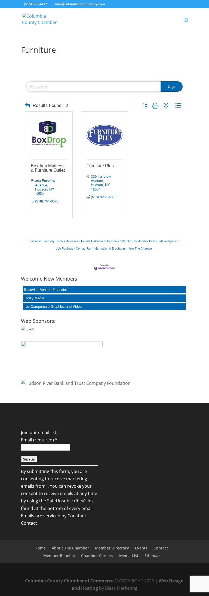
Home (40, 548)
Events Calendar (92, 241)
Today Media (34, 297)
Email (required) (39, 440)
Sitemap (152, 555)
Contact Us (83, 248)
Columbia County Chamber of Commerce (69, 581)
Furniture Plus (100, 166)
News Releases (67, 241)
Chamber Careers (97, 555)
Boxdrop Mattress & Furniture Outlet (48, 168)
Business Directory (42, 241)
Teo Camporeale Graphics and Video (53, 306)
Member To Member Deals (139, 241)
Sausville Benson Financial (45, 289)
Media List (129, 555)
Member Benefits (59, 555)
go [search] (174, 86)
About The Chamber (70, 548)
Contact (160, 548)
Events (141, 548)
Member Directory (112, 548)
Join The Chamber (140, 248)
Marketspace (168, 241)
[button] (27, 105)
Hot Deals (112, 241)
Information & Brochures (110, 248)
